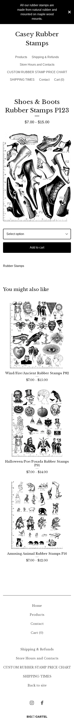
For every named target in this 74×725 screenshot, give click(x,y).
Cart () (59, 79)
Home (37, 606)
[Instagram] (32, 702)
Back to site (37, 685)
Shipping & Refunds (45, 57)
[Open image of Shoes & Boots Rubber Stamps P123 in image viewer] (37, 176)
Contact (44, 79)
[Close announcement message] (69, 12)
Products (21, 57)
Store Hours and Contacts (37, 64)
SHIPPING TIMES (22, 79)
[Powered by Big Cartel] (37, 716)
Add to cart (37, 247)
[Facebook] (42, 702)
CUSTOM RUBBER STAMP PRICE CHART (37, 72)
